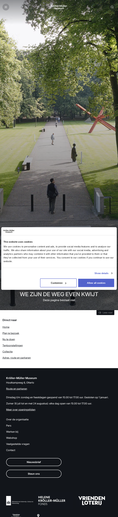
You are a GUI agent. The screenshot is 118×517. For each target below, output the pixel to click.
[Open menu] (5, 7)
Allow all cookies (96, 283)
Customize (57, 283)
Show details (101, 273)
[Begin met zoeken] (112, 7)
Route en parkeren (16, 388)
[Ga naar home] (59, 7)
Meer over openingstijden (20, 409)
